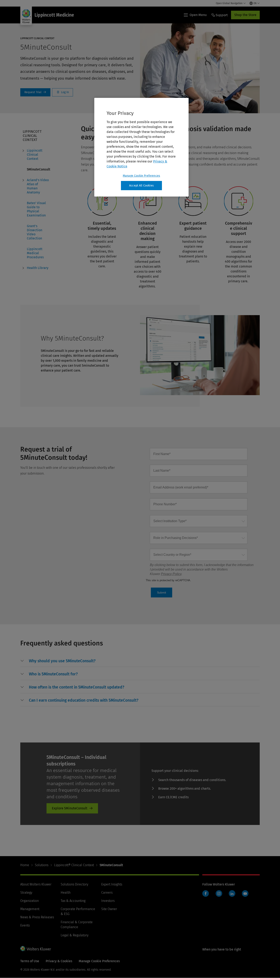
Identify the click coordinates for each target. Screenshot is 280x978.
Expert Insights (111, 884)
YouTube (245, 893)
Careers (107, 892)
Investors (108, 901)
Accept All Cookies (141, 185)
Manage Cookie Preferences (141, 175)
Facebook (205, 893)
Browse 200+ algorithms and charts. (184, 788)
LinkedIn (232, 893)
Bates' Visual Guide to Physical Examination (36, 209)
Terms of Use (29, 961)
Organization (29, 901)
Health (66, 892)
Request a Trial (35, 92)
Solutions (41, 865)
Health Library (37, 268)
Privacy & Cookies (59, 961)
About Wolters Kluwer (35, 884)
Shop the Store (245, 15)
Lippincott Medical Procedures (35, 253)
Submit (161, 592)
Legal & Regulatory (74, 935)
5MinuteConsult (38, 169)
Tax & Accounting (73, 901)
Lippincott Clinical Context (34, 155)
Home (24, 865)
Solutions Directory (74, 884)
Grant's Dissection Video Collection (34, 232)
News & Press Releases (37, 917)
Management (29, 909)
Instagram (219, 893)
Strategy (26, 892)
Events (25, 925)
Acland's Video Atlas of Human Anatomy (38, 186)
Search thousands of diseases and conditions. (192, 780)
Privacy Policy (171, 574)
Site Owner (109, 909)
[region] (141, 147)
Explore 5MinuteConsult (69, 808)
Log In (62, 92)
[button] (62, 661)
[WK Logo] (35, 948)
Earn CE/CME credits (173, 797)
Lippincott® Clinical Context (74, 865)
